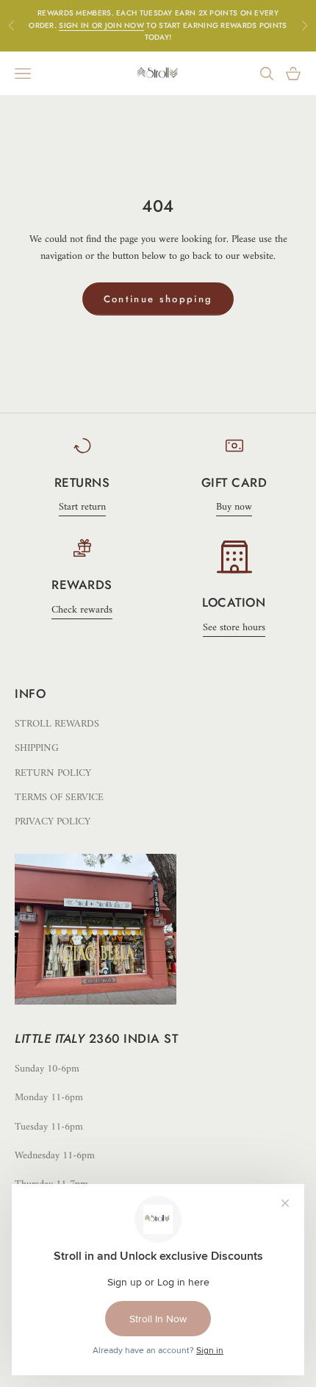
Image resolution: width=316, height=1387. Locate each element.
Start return (82, 507)
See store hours (234, 627)
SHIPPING (37, 748)
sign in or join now (101, 25)
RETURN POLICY (53, 773)
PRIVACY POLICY (52, 822)
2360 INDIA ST (134, 1038)
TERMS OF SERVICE (59, 797)
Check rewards (81, 610)
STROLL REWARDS (57, 724)
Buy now (234, 507)
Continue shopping (158, 299)
